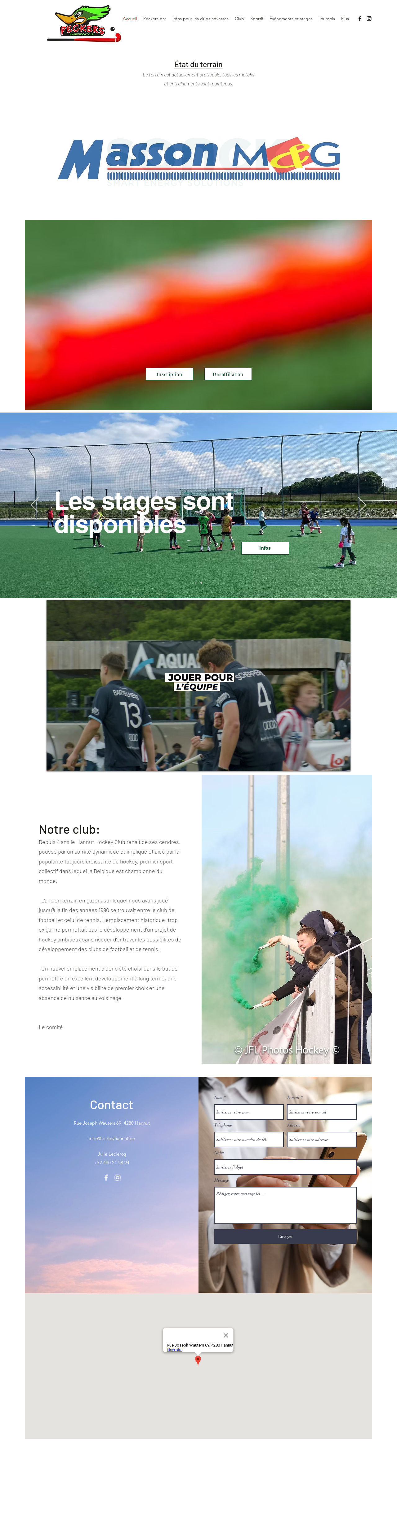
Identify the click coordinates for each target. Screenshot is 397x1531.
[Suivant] (362, 505)
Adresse (294, 1125)
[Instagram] (369, 18)
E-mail (293, 1097)
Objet (219, 1152)
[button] (239, 18)
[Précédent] (35, 505)
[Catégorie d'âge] (201, 583)
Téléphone (223, 1125)
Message (221, 1180)
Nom (218, 1097)
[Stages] (196, 583)
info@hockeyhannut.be (112, 1138)
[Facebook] (360, 18)
